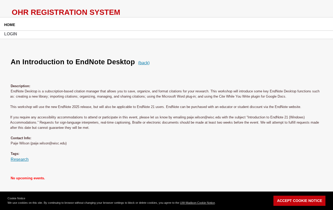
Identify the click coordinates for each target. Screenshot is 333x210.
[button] (216, 203)
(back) (144, 63)
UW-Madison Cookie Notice (197, 202)
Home (9, 25)
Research (20, 159)
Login (10, 34)
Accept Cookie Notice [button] (299, 201)
